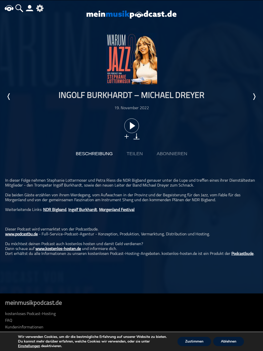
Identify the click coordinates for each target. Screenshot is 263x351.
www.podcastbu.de (21, 234)
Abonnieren (172, 153)
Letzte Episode (9, 96)
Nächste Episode (254, 96)
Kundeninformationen (24, 327)
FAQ (8, 321)
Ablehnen (228, 341)
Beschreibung (94, 153)
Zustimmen (194, 341)
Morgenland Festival (117, 210)
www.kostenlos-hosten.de (58, 249)
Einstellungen (29, 346)
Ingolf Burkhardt (82, 210)
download (136, 136)
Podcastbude (242, 254)
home (9, 8)
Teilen (135, 153)
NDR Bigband (54, 210)
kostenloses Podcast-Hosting (30, 314)
